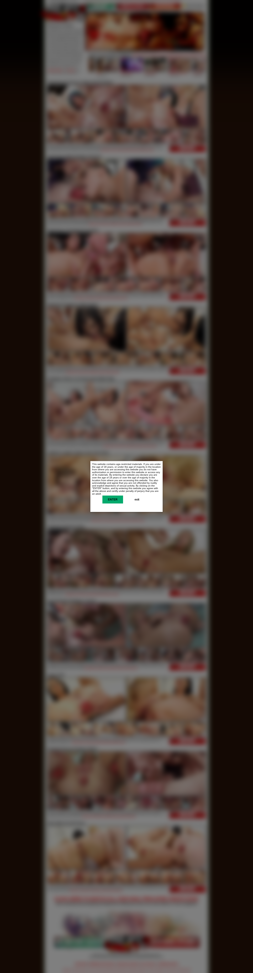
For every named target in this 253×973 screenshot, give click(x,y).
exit (137, 499)
